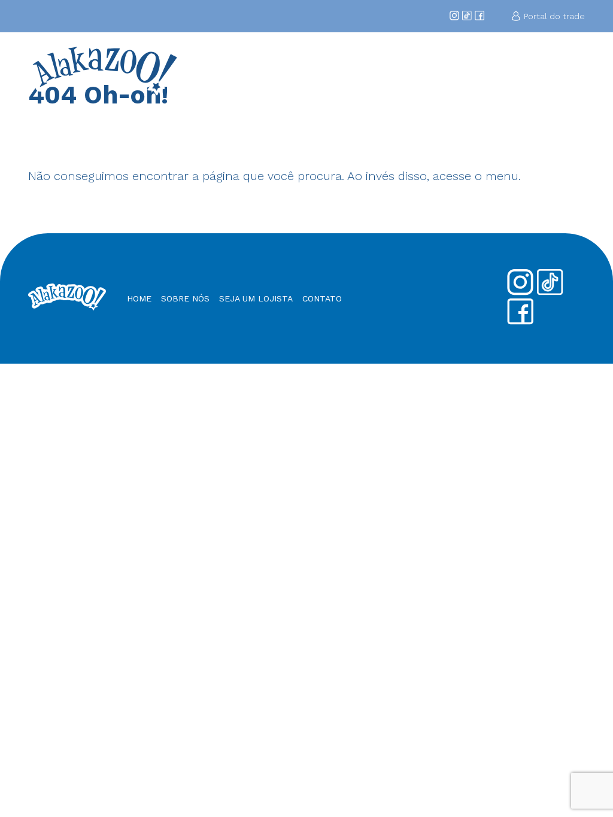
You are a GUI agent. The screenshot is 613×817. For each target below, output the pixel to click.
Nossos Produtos (503, 69)
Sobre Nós (322, 69)
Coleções (373, 64)
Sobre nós (185, 298)
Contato (563, 64)
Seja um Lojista (440, 69)
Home (281, 64)
